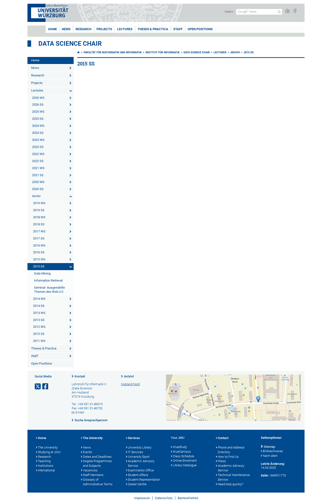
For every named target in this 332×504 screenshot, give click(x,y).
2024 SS (38, 133)
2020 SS (38, 189)
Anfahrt (129, 376)
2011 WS (39, 341)
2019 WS (39, 203)
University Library (139, 447)
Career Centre (137, 484)
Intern (229, 11)
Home (52, 29)
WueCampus (182, 451)
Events (87, 452)
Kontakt (80, 376)
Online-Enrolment (185, 460)
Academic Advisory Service (141, 463)
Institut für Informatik (163, 52)
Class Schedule (183, 456)
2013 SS (38, 320)
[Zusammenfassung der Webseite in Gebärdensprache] (295, 11)
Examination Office (141, 470)
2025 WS (38, 111)
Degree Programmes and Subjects (97, 463)
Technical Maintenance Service (234, 477)
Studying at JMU (49, 452)
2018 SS (38, 224)
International (46, 470)
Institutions (45, 465)
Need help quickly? (230, 484)
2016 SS (38, 252)
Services (134, 438)
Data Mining (42, 273)
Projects (104, 29)
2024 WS (38, 126)
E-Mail (80, 412)
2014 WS (39, 299)
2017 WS (39, 231)
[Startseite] (78, 52)
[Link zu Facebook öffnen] (45, 386)
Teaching (44, 461)
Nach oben (270, 456)
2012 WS (39, 327)
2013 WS (39, 313)
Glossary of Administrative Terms (98, 482)
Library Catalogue (185, 465)
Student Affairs (138, 475)
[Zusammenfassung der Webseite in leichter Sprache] (287, 11)
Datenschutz (164, 498)
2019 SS (38, 210)
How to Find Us (228, 456)
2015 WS (39, 259)
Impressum (142, 498)
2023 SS (38, 147)
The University (48, 447)
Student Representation (144, 479)
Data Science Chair (70, 43)
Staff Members (93, 475)
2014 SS (38, 306)
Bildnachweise (273, 451)
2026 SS (38, 104)
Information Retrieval (48, 280)
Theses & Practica (153, 29)
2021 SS (38, 175)
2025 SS (38, 118)
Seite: (265, 475)
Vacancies (90, 470)
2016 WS (39, 245)
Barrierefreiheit (188, 498)
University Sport (138, 456)
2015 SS (38, 266)
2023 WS (38, 140)
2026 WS (38, 98)
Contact (223, 438)
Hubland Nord (130, 384)
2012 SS (38, 334)
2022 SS (38, 161)
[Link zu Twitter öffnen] (38, 386)
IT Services (135, 452)
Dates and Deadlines (97, 456)
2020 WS (38, 182)
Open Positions (200, 29)
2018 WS (39, 217)
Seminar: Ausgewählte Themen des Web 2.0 (49, 289)
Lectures (124, 29)
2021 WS (38, 168)
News (66, 29)
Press (222, 461)
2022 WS (38, 154)
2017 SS (38, 238)
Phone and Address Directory (231, 450)
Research (83, 29)
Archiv (36, 196)
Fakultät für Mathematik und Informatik (113, 52)
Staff (178, 29)
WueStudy (180, 447)
